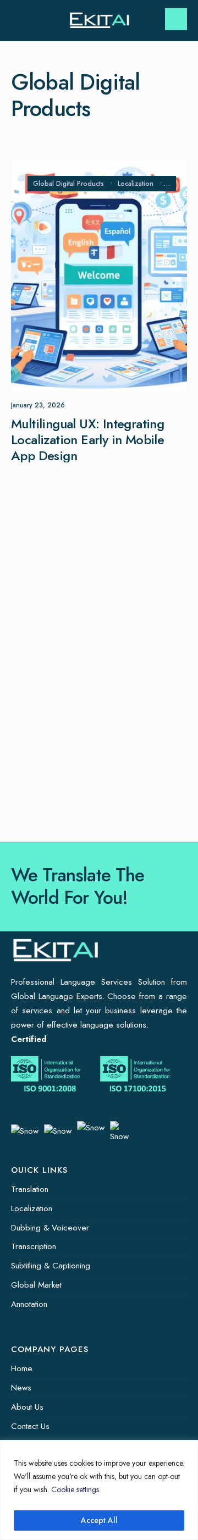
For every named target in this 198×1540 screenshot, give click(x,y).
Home (21, 1368)
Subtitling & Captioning (50, 1266)
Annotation (29, 1304)
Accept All (99, 1520)
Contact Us (30, 1426)
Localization (135, 184)
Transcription (33, 1246)
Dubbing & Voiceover (50, 1228)
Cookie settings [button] (75, 1489)
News (21, 1388)
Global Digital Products (68, 184)
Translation (29, 1189)
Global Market (36, 1285)
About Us (27, 1407)
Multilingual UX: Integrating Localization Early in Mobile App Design (87, 439)
